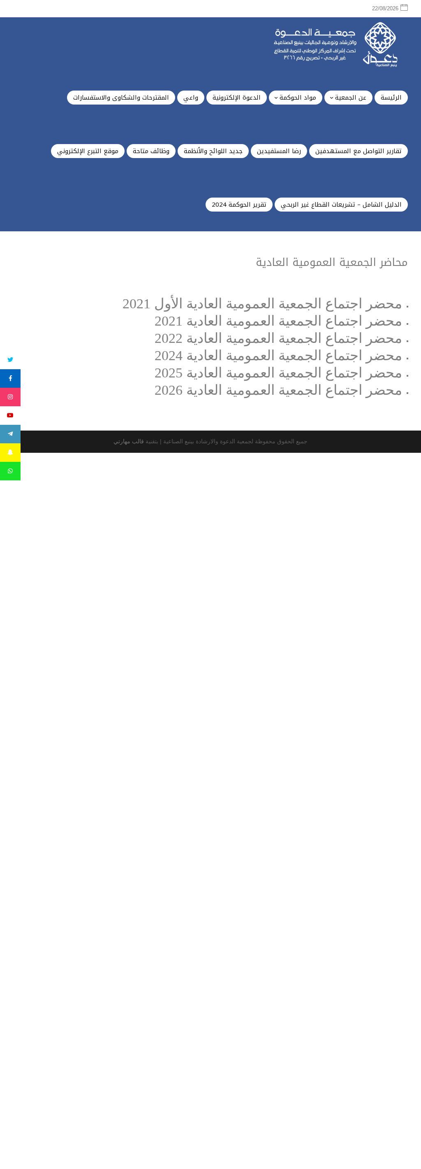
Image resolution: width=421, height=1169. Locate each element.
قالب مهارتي (128, 441)
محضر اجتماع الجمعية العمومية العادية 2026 (278, 390)
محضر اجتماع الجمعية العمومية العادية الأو (283, 303)
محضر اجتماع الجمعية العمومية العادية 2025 (278, 372)
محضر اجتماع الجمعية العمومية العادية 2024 (278, 355)
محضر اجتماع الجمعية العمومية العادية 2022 (278, 338)
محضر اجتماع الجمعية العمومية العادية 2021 (278, 320)
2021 (136, 303)
